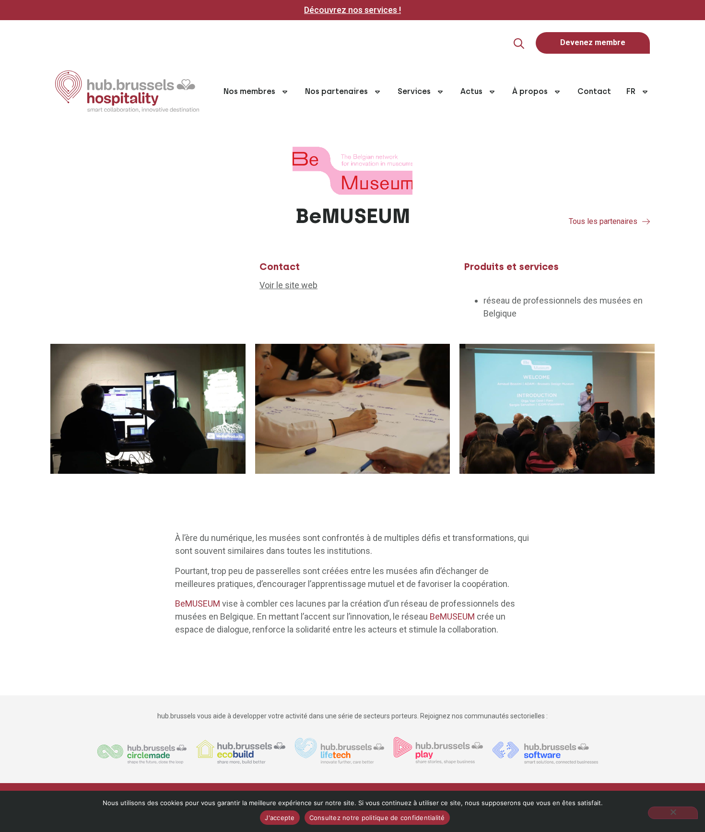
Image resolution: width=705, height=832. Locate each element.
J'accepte (279, 817)
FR (630, 91)
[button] (519, 43)
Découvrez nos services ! (352, 10)
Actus (471, 91)
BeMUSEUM (197, 603)
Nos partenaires (336, 91)
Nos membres (249, 91)
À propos (530, 91)
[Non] (673, 813)
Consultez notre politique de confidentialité (377, 817)
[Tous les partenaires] (646, 221)
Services (414, 91)
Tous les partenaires (603, 221)
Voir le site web (288, 285)
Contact (594, 91)
